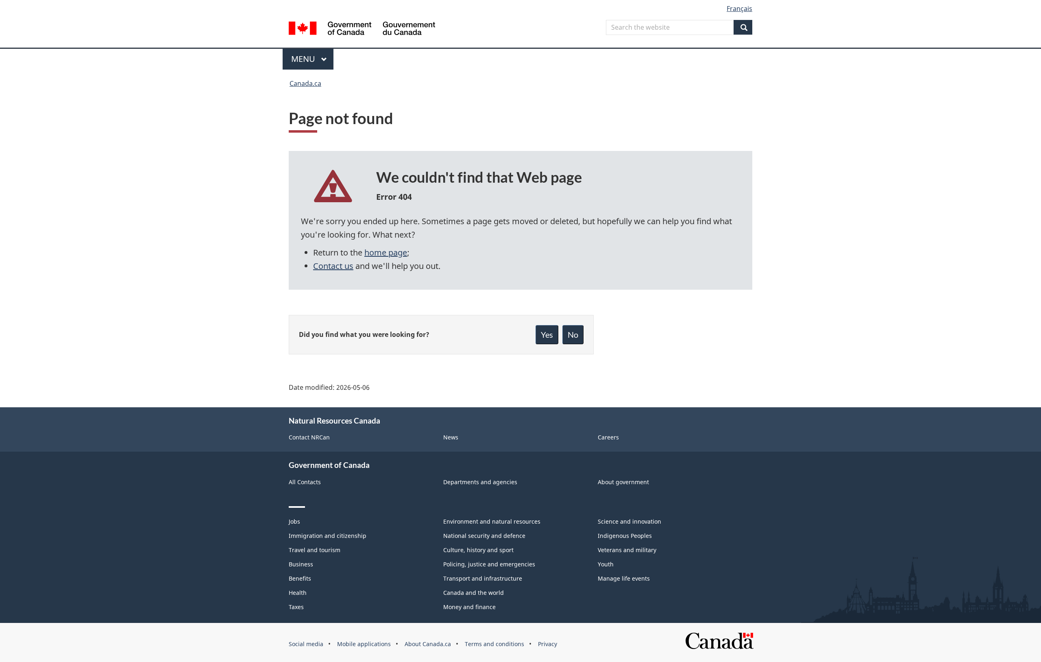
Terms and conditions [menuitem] (494, 644)
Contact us (333, 265)
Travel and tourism (314, 550)
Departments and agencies (480, 482)
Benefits (300, 578)
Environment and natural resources (491, 521)
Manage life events (624, 578)
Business (301, 564)
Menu (304, 58)
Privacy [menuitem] (547, 644)
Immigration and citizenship (327, 536)
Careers (608, 437)
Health (298, 592)
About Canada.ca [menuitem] (428, 644)
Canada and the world (473, 592)
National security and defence (484, 536)
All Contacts (305, 482)
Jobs (294, 521)
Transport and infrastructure (482, 578)
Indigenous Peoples (625, 536)
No (573, 334)
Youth (606, 564)
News (450, 437)
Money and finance (469, 607)
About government (623, 482)
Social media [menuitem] (306, 644)
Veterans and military (627, 550)
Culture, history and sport (478, 550)
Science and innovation (629, 521)
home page (385, 252)
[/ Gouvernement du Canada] (362, 29)
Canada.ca (305, 83)
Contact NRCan (309, 437)
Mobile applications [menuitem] (364, 644)
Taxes (296, 607)
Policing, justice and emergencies (489, 564)
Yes (547, 334)
